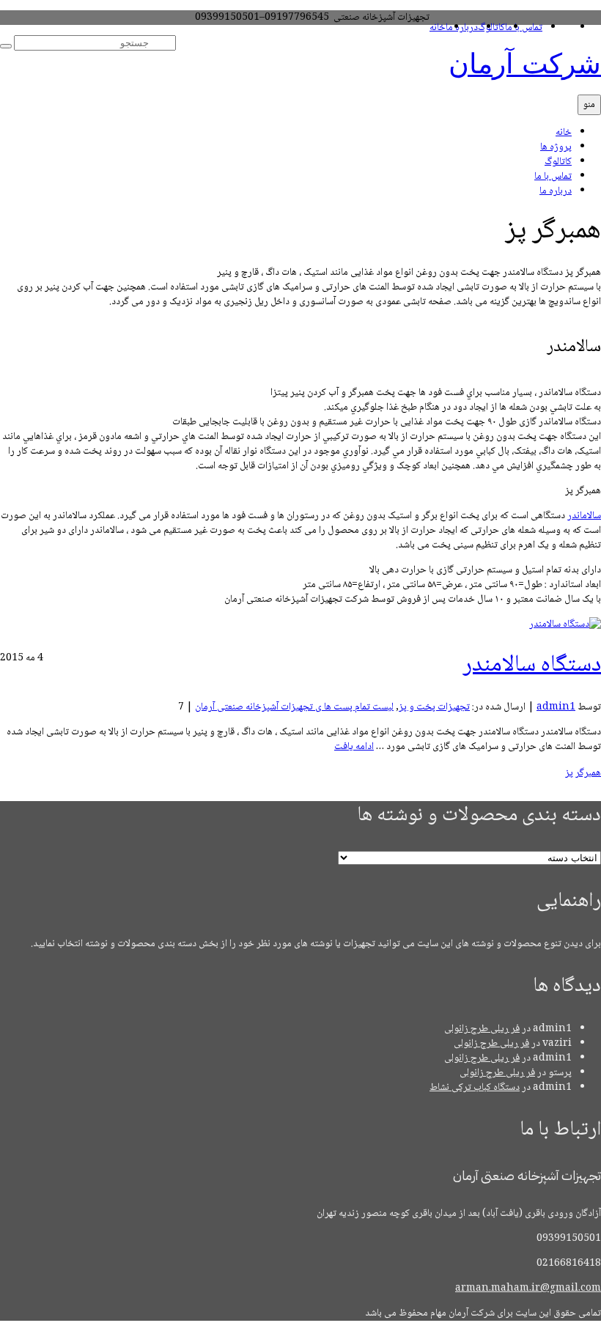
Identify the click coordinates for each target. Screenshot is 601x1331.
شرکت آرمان (525, 63)
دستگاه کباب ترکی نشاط (474, 1087)
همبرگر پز (583, 773)
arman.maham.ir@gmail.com (528, 1288)
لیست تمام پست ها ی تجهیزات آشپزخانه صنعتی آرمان (294, 707)
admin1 (556, 707)
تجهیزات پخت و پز (434, 707)
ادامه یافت (354, 747)
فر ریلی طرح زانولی (482, 1029)
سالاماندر (584, 516)
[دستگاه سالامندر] (565, 624)
